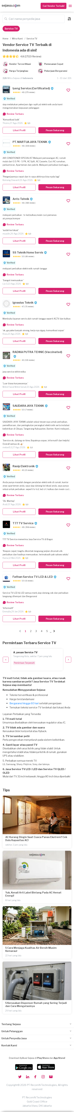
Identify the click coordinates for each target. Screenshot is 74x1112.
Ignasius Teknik (23, 302)
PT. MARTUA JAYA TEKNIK (30, 142)
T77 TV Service (23, 523)
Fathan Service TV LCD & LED (33, 576)
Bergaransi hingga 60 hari (24, 703)
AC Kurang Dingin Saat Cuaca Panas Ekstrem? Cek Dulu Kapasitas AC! (36, 839)
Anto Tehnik (21, 199)
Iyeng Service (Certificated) (31, 88)
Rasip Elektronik (24, 466)
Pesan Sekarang (55, 130)
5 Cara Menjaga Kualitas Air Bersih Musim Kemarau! (31, 949)
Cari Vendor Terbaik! (53, 6)
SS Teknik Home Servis (28, 252)
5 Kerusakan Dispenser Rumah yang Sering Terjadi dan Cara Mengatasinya (36, 1004)
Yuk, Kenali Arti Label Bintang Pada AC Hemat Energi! (33, 894)
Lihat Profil (19, 130)
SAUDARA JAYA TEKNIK (28, 405)
